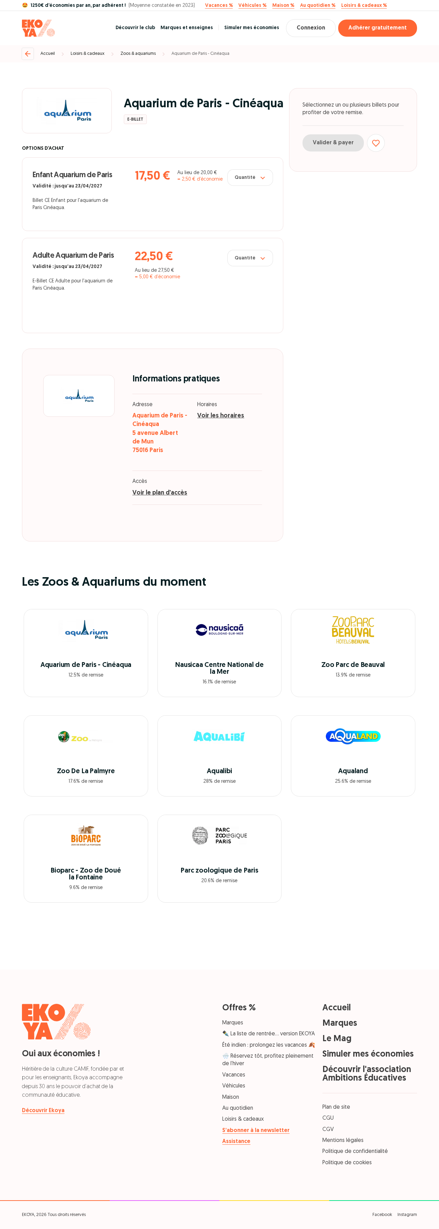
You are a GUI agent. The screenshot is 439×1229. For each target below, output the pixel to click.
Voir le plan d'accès (159, 493)
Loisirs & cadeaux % (364, 5)
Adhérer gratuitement (377, 28)
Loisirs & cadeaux (88, 53)
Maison (230, 1097)
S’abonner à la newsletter (255, 1130)
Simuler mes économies (251, 28)
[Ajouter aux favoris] (375, 142)
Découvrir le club (135, 28)
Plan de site (336, 1107)
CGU (328, 1118)
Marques (232, 1023)
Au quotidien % (317, 5)
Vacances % (219, 5)
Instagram (407, 1215)
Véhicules (233, 1086)
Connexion (311, 28)
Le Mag (337, 1039)
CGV (328, 1129)
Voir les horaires (220, 416)
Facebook (382, 1215)
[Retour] (28, 54)
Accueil (47, 53)
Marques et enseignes (187, 28)
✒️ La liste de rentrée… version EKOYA (268, 1034)
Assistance (236, 1141)
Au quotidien (237, 1108)
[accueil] (38, 28)
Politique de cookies (347, 1163)
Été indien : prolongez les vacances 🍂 (268, 1045)
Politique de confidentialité (355, 1151)
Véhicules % (252, 5)
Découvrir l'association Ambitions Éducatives (366, 1074)
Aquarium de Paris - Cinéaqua (200, 53)
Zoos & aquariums (138, 53)
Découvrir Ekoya (43, 1111)
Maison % (283, 5)
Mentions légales (343, 1140)
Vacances (233, 1075)
